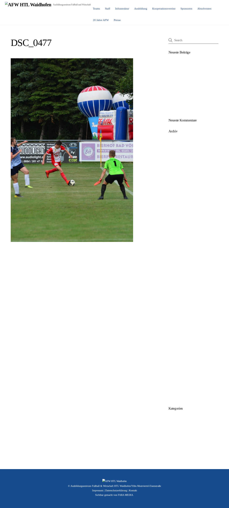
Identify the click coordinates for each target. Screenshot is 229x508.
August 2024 (176, 161)
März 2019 (175, 327)
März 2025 (175, 154)
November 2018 (178, 340)
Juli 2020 (174, 264)
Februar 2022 (176, 216)
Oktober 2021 (176, 223)
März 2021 (175, 250)
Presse (117, 20)
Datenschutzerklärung (116, 490)
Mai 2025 (174, 147)
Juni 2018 (174, 361)
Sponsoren (186, 8)
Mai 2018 (174, 368)
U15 (171, 424)
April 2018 (175, 375)
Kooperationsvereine (164, 8)
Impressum (97, 490)
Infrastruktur (122, 8)
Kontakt (133, 490)
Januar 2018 (175, 382)
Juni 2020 (174, 271)
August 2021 (176, 230)
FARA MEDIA (125, 495)
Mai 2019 (174, 313)
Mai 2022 (174, 209)
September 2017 (178, 389)
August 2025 (176, 140)
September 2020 (178, 257)
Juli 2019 (174, 299)
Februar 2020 (176, 278)
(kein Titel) (175, 61)
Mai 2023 (174, 174)
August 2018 (176, 354)
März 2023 (175, 188)
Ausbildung (140, 8)
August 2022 (176, 202)
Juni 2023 (174, 167)
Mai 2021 (174, 243)
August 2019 (176, 292)
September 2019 (178, 285)
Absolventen (204, 8)
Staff (107, 8)
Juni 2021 (174, 237)
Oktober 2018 (176, 347)
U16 (171, 431)
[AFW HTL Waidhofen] (28, 4)
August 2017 (176, 396)
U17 (171, 438)
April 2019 (175, 320)
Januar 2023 (175, 195)
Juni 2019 (174, 306)
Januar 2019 (175, 333)
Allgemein (174, 417)
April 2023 (175, 181)
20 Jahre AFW (101, 20)
